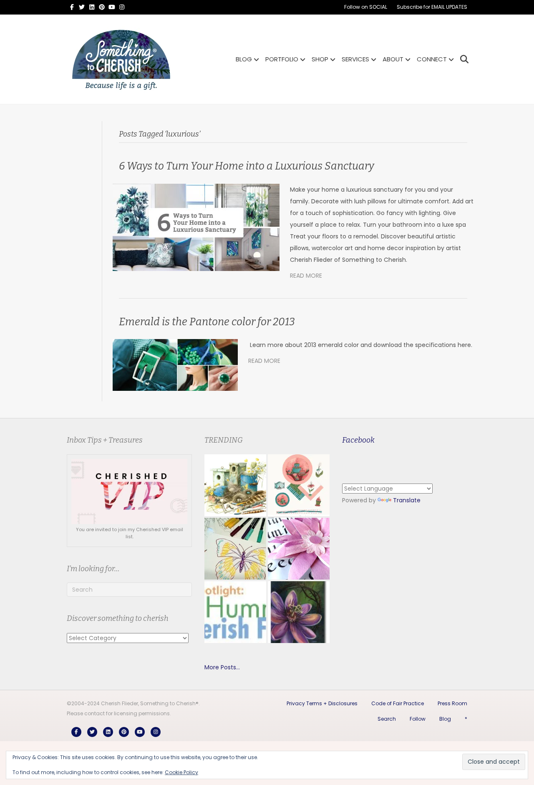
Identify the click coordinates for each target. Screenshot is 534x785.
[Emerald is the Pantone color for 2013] (175, 364)
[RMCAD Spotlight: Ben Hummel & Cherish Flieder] (235, 612)
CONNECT (432, 59)
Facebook (358, 440)
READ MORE (306, 275)
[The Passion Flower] (299, 612)
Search (387, 718)
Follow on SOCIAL (365, 6)
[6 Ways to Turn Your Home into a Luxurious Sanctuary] (196, 227)
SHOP (320, 59)
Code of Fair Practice (397, 703)
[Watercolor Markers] (235, 549)
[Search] (462, 59)
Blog (445, 718)
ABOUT (393, 59)
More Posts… (222, 667)
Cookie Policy (181, 772)
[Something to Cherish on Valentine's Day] (299, 485)
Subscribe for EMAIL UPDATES (432, 6)
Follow (418, 718)
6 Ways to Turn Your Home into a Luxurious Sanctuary (246, 166)
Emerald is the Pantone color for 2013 (207, 322)
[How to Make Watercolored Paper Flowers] (299, 549)
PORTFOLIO (281, 59)
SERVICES (355, 59)
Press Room (452, 703)
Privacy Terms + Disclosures (322, 703)
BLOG (244, 59)
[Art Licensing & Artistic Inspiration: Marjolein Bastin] (235, 485)
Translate (407, 500)
